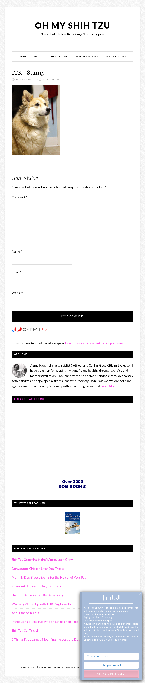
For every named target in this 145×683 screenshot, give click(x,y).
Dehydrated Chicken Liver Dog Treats (38, 568)
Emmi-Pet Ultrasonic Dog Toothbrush (37, 586)
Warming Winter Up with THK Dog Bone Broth (44, 604)
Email (16, 272)
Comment (19, 197)
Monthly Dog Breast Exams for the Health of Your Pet (49, 577)
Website (18, 293)
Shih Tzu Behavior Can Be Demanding (37, 595)
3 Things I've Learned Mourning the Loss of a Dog (46, 639)
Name (17, 251)
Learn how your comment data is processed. (95, 343)
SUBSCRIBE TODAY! (111, 674)
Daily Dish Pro (56, 667)
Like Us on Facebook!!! (29, 399)
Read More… (110, 386)
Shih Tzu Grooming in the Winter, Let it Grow (42, 559)
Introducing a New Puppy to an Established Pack (45, 622)
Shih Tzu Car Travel (25, 630)
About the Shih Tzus (25, 613)
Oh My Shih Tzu (72, 25)
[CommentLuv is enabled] (30, 331)
